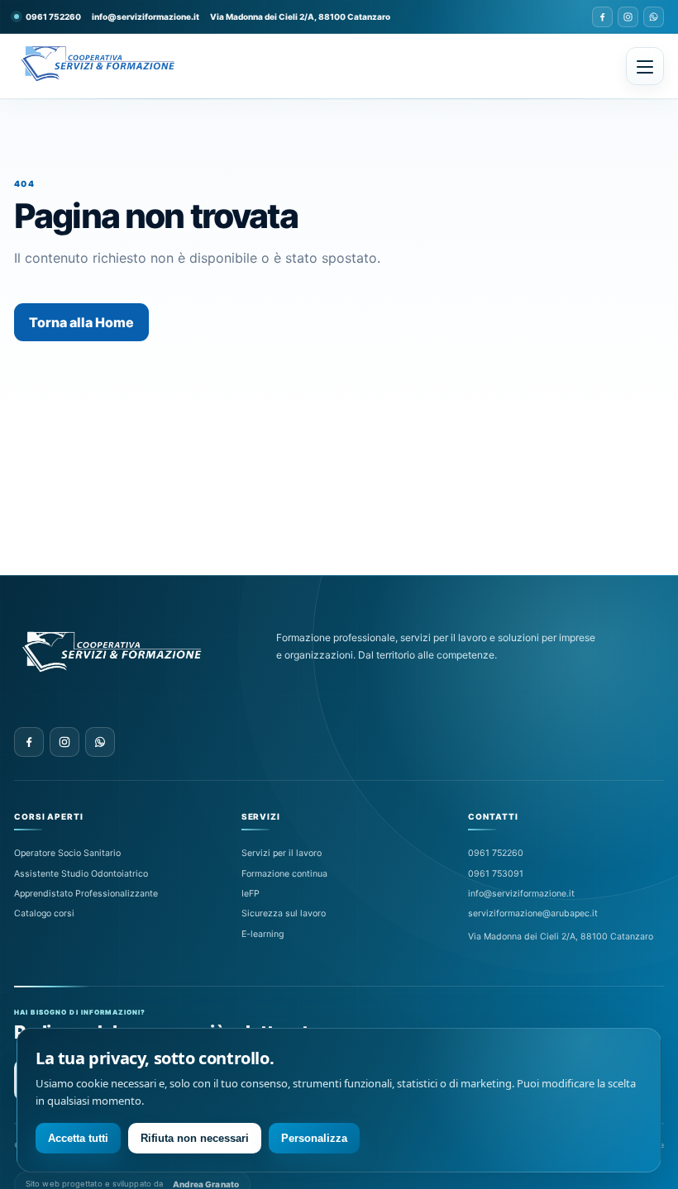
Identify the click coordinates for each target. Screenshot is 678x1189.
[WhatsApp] (653, 17)
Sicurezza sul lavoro (283, 913)
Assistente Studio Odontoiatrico (81, 873)
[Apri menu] (645, 66)
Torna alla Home (81, 322)
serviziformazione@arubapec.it (533, 913)
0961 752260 (495, 853)
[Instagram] (628, 17)
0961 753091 (495, 873)
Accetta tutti (78, 1138)
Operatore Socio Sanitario (67, 853)
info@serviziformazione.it (145, 16)
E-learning (262, 934)
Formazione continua (284, 873)
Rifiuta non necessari (195, 1138)
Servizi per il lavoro (281, 853)
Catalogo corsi (44, 913)
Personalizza (314, 1138)
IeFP (250, 893)
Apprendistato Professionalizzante (86, 893)
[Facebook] (602, 17)
